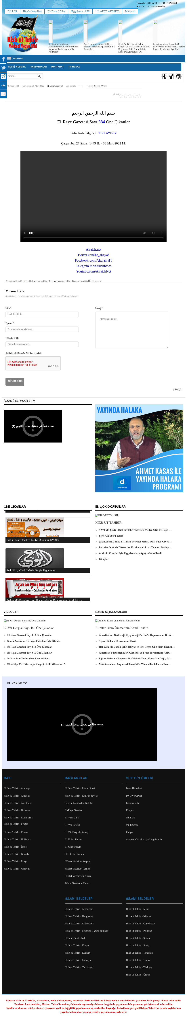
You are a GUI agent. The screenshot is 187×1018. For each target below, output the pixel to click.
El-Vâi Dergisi (72, 825)
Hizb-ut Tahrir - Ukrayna (17, 868)
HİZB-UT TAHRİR (108, 522)
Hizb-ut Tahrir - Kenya (77, 945)
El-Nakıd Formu (73, 839)
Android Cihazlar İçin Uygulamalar (144, 839)
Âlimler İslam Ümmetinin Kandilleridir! (122, 628)
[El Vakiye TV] (171, 79)
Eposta (97, 86)
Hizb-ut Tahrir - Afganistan (79, 909)
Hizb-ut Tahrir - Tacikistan (79, 967)
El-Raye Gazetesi (74, 810)
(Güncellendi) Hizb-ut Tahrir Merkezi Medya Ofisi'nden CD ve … (135, 541)
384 (101, 121)
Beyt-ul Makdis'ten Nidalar (79, 803)
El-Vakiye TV (72, 817)
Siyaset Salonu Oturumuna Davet (117, 641)
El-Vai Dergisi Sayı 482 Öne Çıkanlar (29, 628)
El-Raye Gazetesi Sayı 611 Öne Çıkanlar (29, 652)
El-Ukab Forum (73, 846)
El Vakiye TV (17, 683)
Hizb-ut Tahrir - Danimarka (18, 817)
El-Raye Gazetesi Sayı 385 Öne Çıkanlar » (83, 281)
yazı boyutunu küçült (79, 85)
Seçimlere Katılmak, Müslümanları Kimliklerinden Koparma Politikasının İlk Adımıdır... (63, 48)
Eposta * (9, 323)
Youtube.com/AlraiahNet (93, 271)
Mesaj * (99, 308)
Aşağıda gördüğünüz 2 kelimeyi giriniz (23, 353)
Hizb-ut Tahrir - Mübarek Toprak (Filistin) (87, 931)
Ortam (104, 86)
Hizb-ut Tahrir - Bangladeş (79, 916)
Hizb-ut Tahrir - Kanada (16, 854)
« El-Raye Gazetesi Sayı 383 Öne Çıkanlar (45, 281)
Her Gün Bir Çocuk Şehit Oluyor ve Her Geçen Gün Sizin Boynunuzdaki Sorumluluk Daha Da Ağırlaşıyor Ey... (133, 48)
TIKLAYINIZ (107, 133)
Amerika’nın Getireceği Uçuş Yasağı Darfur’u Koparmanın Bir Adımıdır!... (99, 47)
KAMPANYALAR (38, 67)
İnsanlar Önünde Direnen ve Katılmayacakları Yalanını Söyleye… (135, 547)
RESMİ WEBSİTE (17, 67)
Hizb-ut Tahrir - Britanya (17, 810)
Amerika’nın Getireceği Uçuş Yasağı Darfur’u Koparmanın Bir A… (136, 635)
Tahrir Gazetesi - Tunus (77, 883)
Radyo (129, 832)
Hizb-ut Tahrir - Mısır (137, 909)
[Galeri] (178, 79)
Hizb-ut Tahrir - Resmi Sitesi (80, 788)
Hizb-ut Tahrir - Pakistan (139, 931)
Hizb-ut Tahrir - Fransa (16, 823)
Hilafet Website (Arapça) (78, 861)
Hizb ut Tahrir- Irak (75, 938)
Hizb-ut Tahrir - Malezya (78, 960)
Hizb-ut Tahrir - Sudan (138, 938)
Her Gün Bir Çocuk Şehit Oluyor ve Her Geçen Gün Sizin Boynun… (137, 647)
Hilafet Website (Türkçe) (78, 868)
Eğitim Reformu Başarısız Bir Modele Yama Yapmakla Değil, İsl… (135, 658)
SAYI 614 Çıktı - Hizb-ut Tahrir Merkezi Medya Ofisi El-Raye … (135, 530)
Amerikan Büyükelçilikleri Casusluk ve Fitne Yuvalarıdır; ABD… (135, 652)
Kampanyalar (133, 803)
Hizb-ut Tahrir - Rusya (15, 861)
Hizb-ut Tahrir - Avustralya (18, 803)
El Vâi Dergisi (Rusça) (76, 832)
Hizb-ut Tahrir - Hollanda (17, 839)
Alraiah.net (93, 249)
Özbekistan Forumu (75, 854)
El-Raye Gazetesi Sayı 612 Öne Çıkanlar (29, 647)
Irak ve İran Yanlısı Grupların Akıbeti (28, 658)
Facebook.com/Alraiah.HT (93, 260)
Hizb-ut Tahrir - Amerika (17, 795)
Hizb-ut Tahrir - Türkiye (139, 967)
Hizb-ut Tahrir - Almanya (17, 788)
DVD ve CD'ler (134, 795)
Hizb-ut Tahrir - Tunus (138, 960)
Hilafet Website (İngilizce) (78, 876)
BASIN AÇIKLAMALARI (111, 612)
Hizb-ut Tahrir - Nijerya (138, 916)
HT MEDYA (74, 67)
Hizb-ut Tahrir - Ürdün (138, 974)
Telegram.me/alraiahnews (93, 266)
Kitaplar (103, 559)
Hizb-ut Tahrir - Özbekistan (140, 923)
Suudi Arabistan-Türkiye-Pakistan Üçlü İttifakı (33, 641)
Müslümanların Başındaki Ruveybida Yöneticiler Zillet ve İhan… (135, 664)
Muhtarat (57, 67)
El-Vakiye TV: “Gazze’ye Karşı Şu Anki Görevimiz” (36, 664)
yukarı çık (177, 389)
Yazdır (90, 86)
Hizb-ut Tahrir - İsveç (15, 846)
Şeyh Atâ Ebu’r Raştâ (111, 535)
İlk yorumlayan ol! (55, 86)
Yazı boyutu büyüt (82, 85)
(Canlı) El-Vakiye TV (19, 401)
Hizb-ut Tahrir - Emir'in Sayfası (81, 795)
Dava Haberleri (134, 788)
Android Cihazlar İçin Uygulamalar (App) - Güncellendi (130, 553)
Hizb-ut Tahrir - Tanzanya (139, 952)
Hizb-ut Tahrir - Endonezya (79, 923)
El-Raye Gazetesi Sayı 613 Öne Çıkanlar (29, 635)
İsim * (8, 308)
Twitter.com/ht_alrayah (93, 255)
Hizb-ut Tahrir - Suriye (138, 945)
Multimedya (132, 825)
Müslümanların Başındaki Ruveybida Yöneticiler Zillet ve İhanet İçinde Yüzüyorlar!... (169, 47)
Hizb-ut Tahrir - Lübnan (77, 952)
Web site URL (12, 338)
